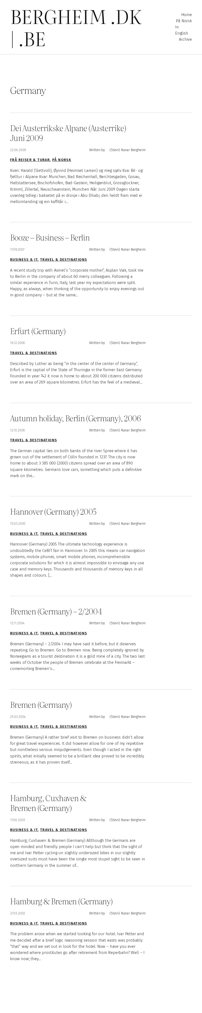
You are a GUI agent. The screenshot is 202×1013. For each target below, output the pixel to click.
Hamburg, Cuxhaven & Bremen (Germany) (48, 802)
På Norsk (61, 160)
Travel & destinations (63, 260)
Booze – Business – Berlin (50, 237)
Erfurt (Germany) (38, 331)
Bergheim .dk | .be (75, 27)
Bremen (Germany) (41, 704)
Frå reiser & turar (30, 160)
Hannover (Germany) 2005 (53, 511)
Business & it (24, 260)
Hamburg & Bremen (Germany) (61, 901)
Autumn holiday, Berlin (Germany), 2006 (75, 418)
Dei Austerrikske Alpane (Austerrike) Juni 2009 (68, 132)
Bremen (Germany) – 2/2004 (56, 611)
